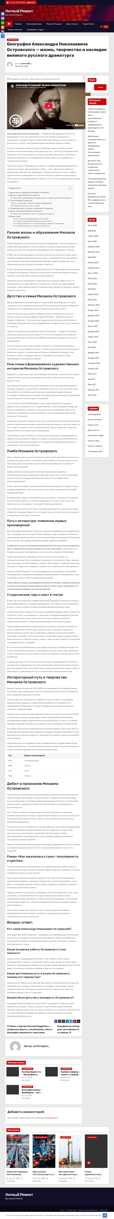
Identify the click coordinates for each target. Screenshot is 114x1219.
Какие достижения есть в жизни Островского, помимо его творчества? (40, 223)
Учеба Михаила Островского (21, 200)
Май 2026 (92, 231)
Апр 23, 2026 (92, 1178)
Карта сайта (104, 1210)
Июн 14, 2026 (40, 1178)
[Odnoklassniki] (2, 27)
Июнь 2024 (92, 283)
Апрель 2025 (93, 262)
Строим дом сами (34, 24)
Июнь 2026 (92, 225)
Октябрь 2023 (93, 321)
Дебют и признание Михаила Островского (26, 211)
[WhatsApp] (2, 23)
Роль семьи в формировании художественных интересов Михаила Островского (42, 198)
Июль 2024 (92, 278)
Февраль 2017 (93, 390)
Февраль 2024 (94, 305)
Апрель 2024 (93, 294)
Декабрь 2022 (93, 331)
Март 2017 (92, 384)
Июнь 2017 (92, 374)
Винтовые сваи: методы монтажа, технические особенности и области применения (96, 167)
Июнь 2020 (92, 342)
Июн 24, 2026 (14, 1178)
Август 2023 (93, 326)
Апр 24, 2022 (27, 1077)
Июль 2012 (92, 395)
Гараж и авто (88, 24)
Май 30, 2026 (66, 1178)
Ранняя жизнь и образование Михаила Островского (29, 192)
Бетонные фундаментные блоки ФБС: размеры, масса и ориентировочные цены (97, 200)
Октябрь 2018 (93, 358)
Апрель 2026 (93, 236)
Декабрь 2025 (93, 252)
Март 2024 (92, 299)
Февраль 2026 (94, 246)
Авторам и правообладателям (88, 1210)
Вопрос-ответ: (15, 216)
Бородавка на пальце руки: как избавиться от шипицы (68, 1029)
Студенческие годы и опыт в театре (27, 206)
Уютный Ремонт (19, 11)
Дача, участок (72, 24)
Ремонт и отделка (54, 24)
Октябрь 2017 (93, 368)
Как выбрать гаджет (35, 29)
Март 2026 (92, 241)
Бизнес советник (15, 29)
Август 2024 (93, 273)
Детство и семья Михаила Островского (25, 195)
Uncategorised (12, 40)
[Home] (8, 24)
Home (62, 1210)
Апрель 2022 (93, 337)
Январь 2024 (93, 310)
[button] (101, 26)
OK (105, 1215)
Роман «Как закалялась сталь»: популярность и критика (33, 214)
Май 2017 (91, 379)
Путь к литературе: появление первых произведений (32, 203)
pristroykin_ (26, 64)
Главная (18, 24)
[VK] (2, 18)
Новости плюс (93, 441)
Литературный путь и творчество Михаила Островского (31, 208)
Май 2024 (92, 289)
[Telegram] (2, 14)
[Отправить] (2, 36)
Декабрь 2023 (93, 315)
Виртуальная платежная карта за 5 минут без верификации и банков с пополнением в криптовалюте (97, 146)
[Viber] (2, 31)
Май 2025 (92, 257)
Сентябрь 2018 (94, 363)
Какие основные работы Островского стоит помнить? (35, 221)
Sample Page (71, 1210)
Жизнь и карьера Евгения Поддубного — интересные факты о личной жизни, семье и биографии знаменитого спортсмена (29, 1029)
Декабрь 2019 (93, 352)
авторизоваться (51, 1118)
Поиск (92, 80)
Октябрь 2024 (93, 268)
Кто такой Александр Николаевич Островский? (32, 219)
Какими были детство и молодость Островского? (33, 226)
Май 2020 (92, 347)
